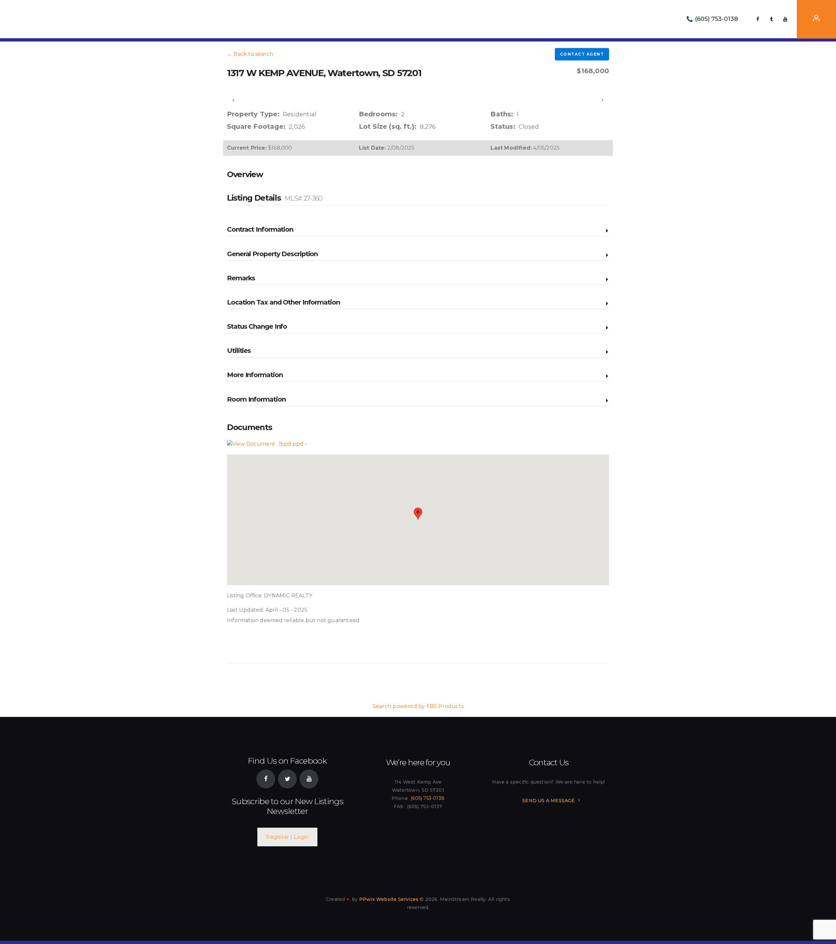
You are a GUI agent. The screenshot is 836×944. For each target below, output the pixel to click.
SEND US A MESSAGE (548, 800)
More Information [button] (254, 375)
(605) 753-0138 (427, 798)
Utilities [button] (239, 351)
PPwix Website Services (388, 899)
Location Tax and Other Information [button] (283, 302)
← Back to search (250, 54)
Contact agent (582, 54)
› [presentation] (602, 99)
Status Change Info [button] (257, 326)
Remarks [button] (241, 278)
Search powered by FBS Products (418, 706)
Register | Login (287, 837)
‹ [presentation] (233, 99)
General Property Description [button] (272, 254)
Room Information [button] (256, 399)
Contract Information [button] (260, 229)
